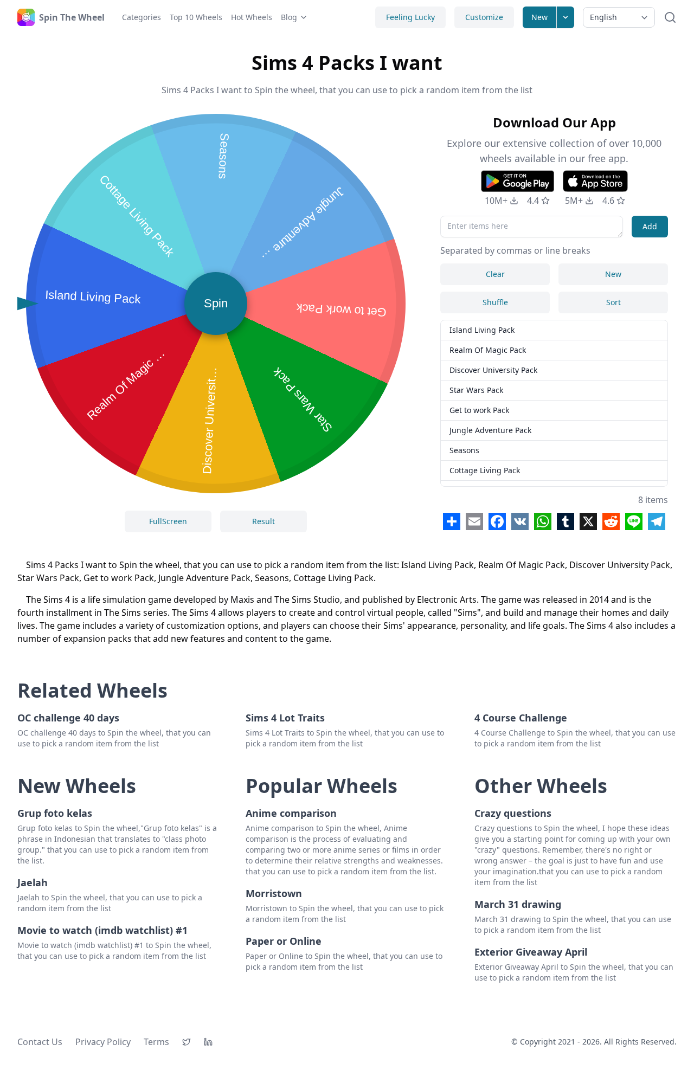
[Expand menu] (565, 17)
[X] (186, 1041)
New (539, 17)
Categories (141, 17)
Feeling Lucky (410, 17)
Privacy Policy (103, 1042)
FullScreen (168, 521)
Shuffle (495, 302)
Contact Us (39, 1042)
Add (649, 226)
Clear (495, 274)
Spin (216, 303)
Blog (289, 17)
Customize (484, 17)
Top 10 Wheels (196, 17)
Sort (613, 302)
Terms (156, 1042)
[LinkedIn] (208, 1041)
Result (263, 521)
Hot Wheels (251, 17)
